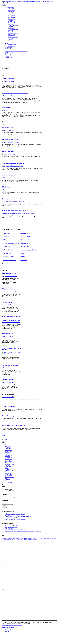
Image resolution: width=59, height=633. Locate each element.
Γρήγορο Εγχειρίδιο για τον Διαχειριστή (13, 163)
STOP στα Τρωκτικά (7, 175)
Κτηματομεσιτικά (7, 253)
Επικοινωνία (8, 48)
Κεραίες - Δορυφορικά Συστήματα (29, 250)
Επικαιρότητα (8, 47)
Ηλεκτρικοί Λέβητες (7, 302)
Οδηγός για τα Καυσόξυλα (9, 78)
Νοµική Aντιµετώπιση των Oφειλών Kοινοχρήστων (18, 516)
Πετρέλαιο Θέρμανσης (13, 33)
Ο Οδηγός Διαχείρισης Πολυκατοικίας (14, 54)
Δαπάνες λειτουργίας (8, 416)
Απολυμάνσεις (11, 10)
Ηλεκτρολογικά (11, 21)
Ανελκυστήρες (11, 8)
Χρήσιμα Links (8, 57)
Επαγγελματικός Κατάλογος (12, 44)
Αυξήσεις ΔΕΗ (6, 107)
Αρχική (6, 43)
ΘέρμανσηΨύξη (53, 538)
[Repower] (5, 439)
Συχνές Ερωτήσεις (9, 52)
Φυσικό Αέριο (11, 40)
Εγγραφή (7, 631)
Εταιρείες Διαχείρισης (26, 243)
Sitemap (7, 53)
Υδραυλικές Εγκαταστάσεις (11, 39)
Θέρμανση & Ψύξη (12, 22)
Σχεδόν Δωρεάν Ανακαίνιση (9, 273)
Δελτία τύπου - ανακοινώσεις (13, 538)
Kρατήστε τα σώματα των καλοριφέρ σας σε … (15, 210)
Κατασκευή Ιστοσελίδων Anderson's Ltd (12, 625)
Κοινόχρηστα (11, 28)
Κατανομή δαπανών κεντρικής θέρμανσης (13, 425)
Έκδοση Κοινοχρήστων (9, 239)
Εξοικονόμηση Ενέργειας (11, 19)
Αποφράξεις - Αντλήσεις (9, 236)
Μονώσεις (10, 30)
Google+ (9, 627)
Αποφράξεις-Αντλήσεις (11, 12)
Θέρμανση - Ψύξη (25, 246)
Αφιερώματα (8, 56)
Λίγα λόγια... (8, 515)
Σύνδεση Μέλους (9, 630)
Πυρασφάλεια (11, 35)
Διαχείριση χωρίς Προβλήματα (12, 517)
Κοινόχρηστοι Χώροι (13, 29)
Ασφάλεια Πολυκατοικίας (11, 14)
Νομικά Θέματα (11, 31)
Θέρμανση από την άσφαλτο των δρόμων (13, 198)
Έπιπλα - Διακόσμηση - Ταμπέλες (11, 243)
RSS (13, 627)
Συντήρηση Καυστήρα (8, 379)
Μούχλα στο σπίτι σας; (8, 151)
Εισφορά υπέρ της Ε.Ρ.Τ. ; (9, 406)
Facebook (4, 627)
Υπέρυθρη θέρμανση (7, 127)
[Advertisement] (28, 62)
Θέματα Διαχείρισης (10, 7)
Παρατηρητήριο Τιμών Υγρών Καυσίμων (15, 519)
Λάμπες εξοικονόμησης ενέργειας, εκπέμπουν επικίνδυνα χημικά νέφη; (23, 531)
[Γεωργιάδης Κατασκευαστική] (29, 5)
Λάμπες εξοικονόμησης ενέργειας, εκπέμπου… (15, 93)
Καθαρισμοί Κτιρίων (13, 24)
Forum (6, 42)
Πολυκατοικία (11, 34)
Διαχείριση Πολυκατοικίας (11, 17)
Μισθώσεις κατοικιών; (8, 397)
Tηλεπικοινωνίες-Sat (13, 37)
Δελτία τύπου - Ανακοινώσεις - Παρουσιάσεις (16, 51)
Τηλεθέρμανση (6, 187)
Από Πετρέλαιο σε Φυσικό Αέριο (10, 139)
